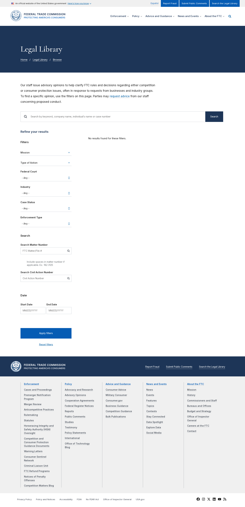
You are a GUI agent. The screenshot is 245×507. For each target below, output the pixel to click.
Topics (150, 406)
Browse (57, 59)
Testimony (71, 427)
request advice (120, 96)
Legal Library (40, 59)
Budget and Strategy (199, 411)
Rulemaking (31, 415)
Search (214, 116)
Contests (151, 411)
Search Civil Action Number (36, 272)
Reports (69, 411)
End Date (51, 304)
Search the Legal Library (224, 3)
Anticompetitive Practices (39, 409)
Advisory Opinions (75, 395)
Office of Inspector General (117, 499)
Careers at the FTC (198, 425)
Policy (68, 384)
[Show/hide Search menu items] (230, 16)
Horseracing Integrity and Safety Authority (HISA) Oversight (39, 429)
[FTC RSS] (224, 499)
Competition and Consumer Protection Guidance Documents (36, 442)
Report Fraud (169, 3)
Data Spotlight (154, 422)
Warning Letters (33, 451)
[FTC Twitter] (208, 498)
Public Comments (75, 416)
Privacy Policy (24, 499)
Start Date (26, 304)
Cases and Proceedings (38, 389)
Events (150, 395)
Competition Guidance (119, 411)
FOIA (79, 499)
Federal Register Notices (79, 406)
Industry (25, 186)
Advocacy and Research (79, 389)
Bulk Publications (116, 416)
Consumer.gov (114, 400)
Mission (191, 389)
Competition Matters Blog (39, 485)
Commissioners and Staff (202, 400)
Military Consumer (116, 395)
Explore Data (153, 427)
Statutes (29, 420)
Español (154, 3)
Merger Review (33, 404)
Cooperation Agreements (79, 400)
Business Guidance (117, 406)
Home (24, 59)
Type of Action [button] (29, 162)
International (72, 438)
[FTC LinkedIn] (214, 499)
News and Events (156, 384)
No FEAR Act (92, 499)
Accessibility (66, 499)
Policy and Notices (45, 499)
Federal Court (28, 171)
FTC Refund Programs (37, 471)
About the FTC (195, 384)
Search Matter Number (34, 244)
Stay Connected (155, 416)
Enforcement (31, 384)
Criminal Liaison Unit (36, 465)
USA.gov (140, 499)
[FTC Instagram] (203, 499)
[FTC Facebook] (198, 499)
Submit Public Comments (194, 3)
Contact (191, 431)
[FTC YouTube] (219, 499)
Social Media (154, 432)
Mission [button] (25, 152)
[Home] (39, 19)
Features (151, 400)
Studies (69, 422)
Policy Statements (75, 432)
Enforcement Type (31, 217)
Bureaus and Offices (199, 406)
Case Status (27, 202)
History (191, 395)
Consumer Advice (116, 389)
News (149, 389)
